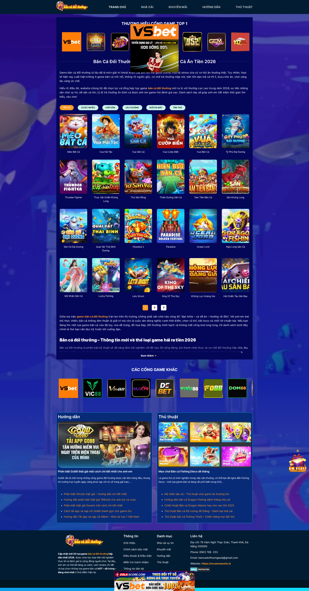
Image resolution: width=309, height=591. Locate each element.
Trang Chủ (117, 7)
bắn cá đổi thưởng (98, 553)
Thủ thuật (244, 7)
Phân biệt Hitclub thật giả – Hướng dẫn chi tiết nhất (95, 494)
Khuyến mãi (178, 7)
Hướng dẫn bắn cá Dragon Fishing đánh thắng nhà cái (197, 499)
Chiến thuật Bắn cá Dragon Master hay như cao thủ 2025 (199, 505)
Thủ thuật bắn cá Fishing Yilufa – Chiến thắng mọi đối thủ (199, 516)
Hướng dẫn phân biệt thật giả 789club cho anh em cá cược (100, 499)
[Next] (241, 42)
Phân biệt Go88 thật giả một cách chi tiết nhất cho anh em (95, 471)
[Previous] (67, 42)
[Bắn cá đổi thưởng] (80, 7)
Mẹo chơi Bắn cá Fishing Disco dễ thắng (184, 471)
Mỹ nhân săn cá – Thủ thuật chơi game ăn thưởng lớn (196, 494)
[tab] (67, 107)
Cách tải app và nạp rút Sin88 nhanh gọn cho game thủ (97, 511)
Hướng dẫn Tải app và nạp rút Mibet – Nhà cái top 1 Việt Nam (101, 516)
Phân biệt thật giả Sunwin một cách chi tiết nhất (93, 505)
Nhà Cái (147, 7)
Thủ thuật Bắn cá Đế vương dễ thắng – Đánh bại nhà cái (198, 511)
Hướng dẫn (211, 7)
